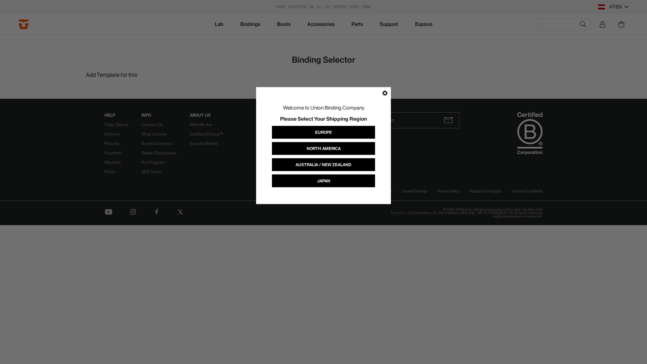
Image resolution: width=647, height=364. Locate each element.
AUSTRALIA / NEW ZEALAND (323, 164)
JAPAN (323, 180)
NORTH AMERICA (324, 148)
